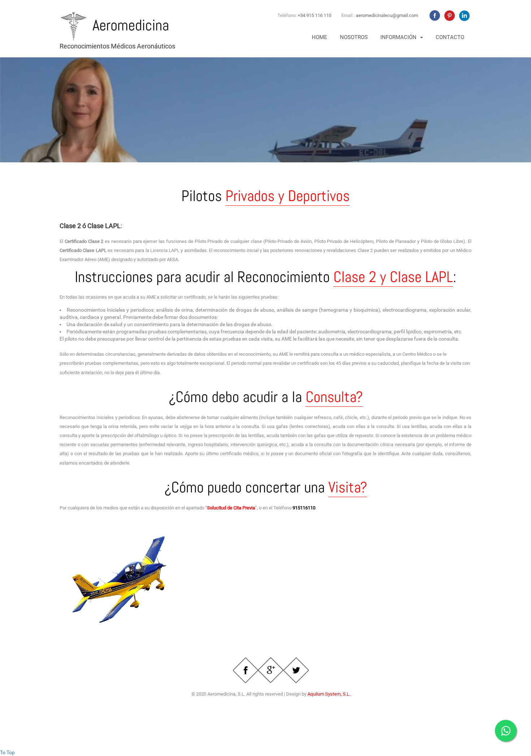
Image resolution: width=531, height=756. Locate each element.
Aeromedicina (130, 25)
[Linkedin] (464, 15)
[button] (401, 37)
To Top (7, 752)
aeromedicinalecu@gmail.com (387, 15)
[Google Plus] (271, 670)
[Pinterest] (449, 15)
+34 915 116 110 (314, 15)
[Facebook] (434, 15)
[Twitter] (296, 670)
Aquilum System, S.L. (328, 694)
